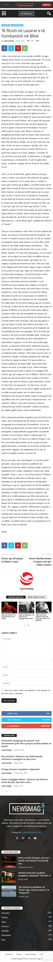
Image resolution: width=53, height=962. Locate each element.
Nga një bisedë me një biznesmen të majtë (8, 616)
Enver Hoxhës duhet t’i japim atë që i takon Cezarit (40, 561)
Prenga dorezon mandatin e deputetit (20, 769)
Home (3, 20)
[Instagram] (24, 838)
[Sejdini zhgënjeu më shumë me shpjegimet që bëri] (26, 608)
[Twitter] (11, 48)
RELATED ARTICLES (16, 597)
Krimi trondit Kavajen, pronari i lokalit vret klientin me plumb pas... (34, 860)
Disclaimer (9, 954)
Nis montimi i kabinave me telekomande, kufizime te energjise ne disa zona (22, 758)
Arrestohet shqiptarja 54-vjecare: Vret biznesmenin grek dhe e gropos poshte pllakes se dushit (26, 743)
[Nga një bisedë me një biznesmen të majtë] (9, 608)
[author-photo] (26, 578)
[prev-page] (24, 625)
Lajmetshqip (9, 41)
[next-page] (28, 625)
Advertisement (30, 954)
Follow (46, 720)
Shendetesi (6, 935)
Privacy (19, 954)
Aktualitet (5, 913)
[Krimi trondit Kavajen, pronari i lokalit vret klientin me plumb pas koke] (8, 862)
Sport (3, 922)
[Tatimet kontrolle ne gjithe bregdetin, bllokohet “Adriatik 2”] (8, 877)
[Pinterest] (18, 48)
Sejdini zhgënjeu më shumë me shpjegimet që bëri (26, 616)
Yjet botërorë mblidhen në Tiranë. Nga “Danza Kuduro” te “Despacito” (33, 890)
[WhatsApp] (25, 48)
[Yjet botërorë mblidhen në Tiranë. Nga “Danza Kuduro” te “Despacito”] (8, 891)
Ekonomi (5, 926)
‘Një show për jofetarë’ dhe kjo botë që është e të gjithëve (42, 617)
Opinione (6, 25)
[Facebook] (4, 48)
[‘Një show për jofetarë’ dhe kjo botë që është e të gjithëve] (44, 608)
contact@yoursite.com (31, 832)
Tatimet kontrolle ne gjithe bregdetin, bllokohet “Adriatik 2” (34, 874)
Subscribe (45, 726)
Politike (4, 917)
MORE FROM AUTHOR (36, 597)
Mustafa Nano (13, 20)
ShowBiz (5, 931)
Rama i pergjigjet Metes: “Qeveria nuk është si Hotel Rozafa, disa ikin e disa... (24, 781)
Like (47, 713)
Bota (3, 940)
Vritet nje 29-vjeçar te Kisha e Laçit (12, 560)
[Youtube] (35, 838)
